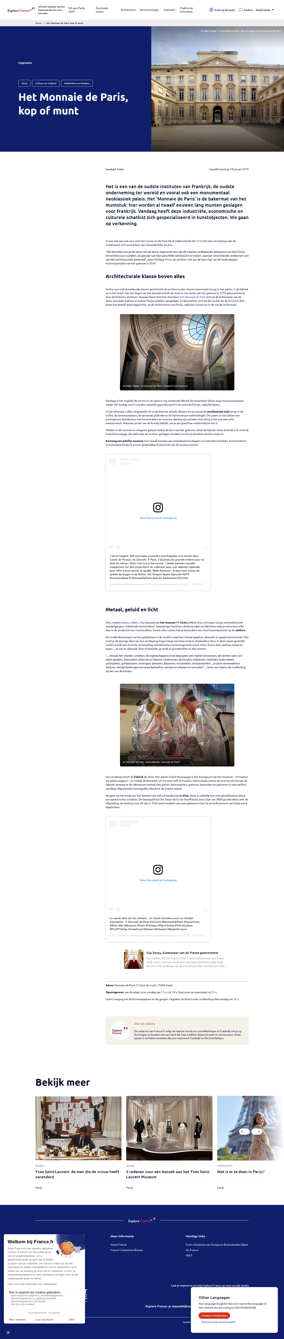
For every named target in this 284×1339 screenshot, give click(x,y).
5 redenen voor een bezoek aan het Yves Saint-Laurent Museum (168, 1174)
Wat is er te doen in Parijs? (240, 1171)
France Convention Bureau (127, 1250)
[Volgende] (256, 1131)
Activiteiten (128, 9)
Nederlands (263, 10)
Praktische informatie (186, 9)
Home (38, 23)
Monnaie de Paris (141, 584)
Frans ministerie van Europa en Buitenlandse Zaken (217, 1244)
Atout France (119, 1244)
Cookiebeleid (189, 1322)
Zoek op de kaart (224, 10)
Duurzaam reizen (102, 9)
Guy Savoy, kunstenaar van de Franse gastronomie (182, 952)
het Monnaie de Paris (193, 297)
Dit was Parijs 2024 (76, 9)
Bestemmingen (149, 9)
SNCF (189, 1255)
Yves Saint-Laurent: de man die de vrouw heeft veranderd (77, 1174)
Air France (192, 1250)
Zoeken (248, 10)
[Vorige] (244, 1131)
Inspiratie (169, 9)
